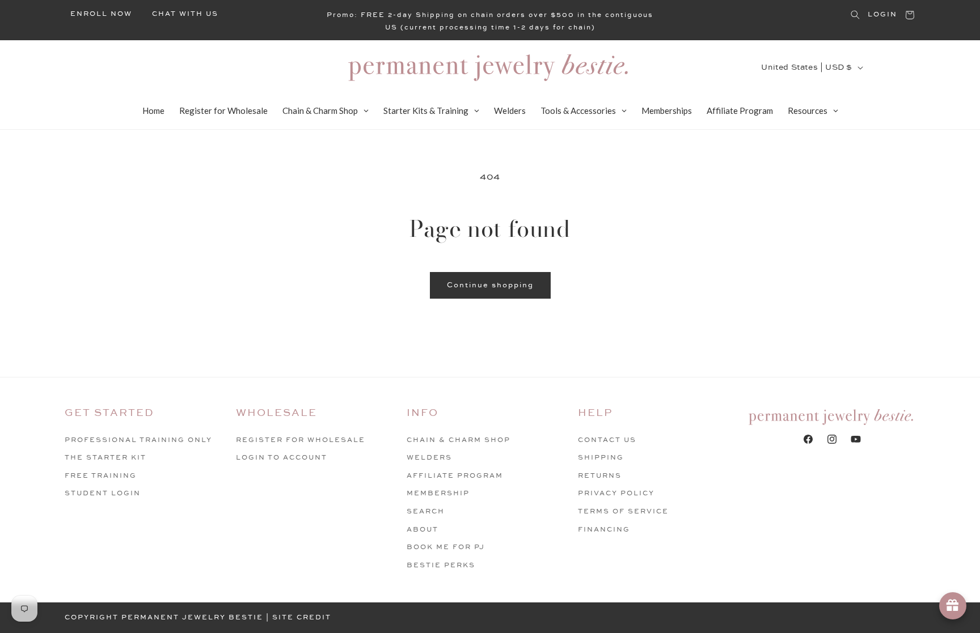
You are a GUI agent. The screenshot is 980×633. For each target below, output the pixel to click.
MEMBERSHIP (438, 493)
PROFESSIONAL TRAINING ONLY (138, 440)
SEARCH (426, 511)
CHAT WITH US (185, 14)
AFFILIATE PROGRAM (455, 475)
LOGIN (882, 14)
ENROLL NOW (101, 14)
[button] (855, 14)
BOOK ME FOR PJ (446, 547)
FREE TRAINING (101, 475)
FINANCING (604, 529)
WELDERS (429, 457)
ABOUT (422, 529)
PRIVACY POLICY (616, 493)
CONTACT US (607, 440)
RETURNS (600, 475)
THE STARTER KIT (105, 457)
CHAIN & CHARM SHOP (458, 440)
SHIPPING (601, 457)
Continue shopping (490, 285)
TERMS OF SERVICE (623, 511)
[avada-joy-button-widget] (952, 605)
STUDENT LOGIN (103, 493)
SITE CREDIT (301, 617)
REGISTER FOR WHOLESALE (300, 440)
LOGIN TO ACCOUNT (281, 457)
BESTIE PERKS (441, 565)
